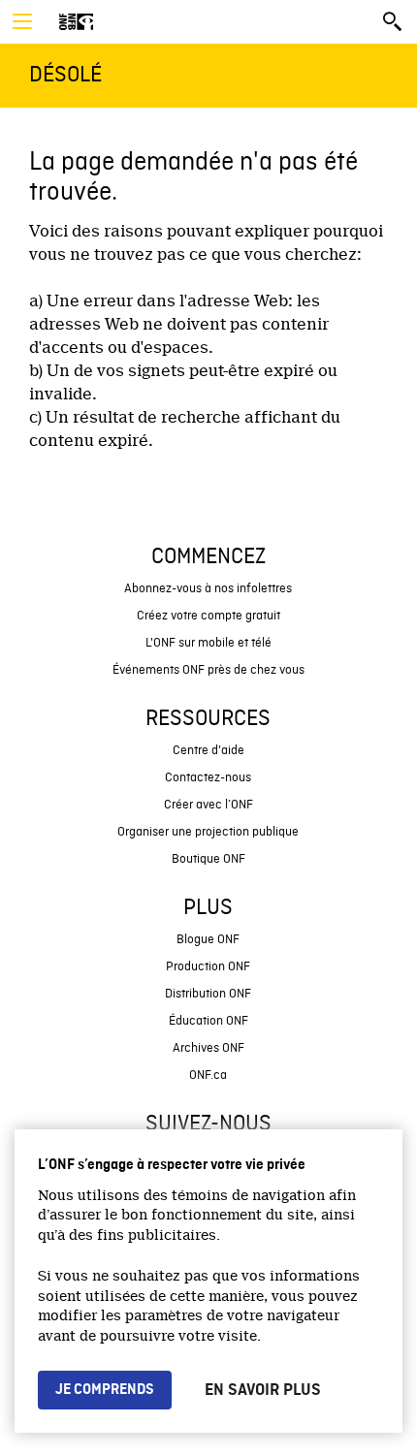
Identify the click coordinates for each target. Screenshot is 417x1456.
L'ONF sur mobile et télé (208, 643)
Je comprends (104, 1390)
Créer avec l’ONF (208, 805)
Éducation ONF (208, 1021)
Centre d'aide (208, 751)
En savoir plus (263, 1390)
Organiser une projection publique (208, 832)
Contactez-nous (208, 778)
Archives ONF (208, 1048)
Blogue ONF (208, 940)
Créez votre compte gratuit (208, 616)
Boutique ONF (208, 859)
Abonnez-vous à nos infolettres (208, 589)
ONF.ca (208, 1075)
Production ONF (208, 967)
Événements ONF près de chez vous (208, 670)
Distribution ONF (208, 994)
